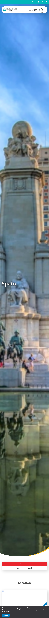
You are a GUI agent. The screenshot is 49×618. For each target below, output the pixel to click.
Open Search (42, 10)
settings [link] (8, 611)
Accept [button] (6, 615)
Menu (35, 10)
